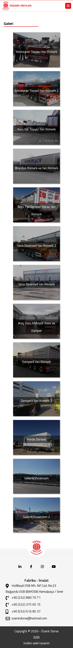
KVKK (37, 637)
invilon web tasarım (37, 643)
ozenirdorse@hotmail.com (29, 618)
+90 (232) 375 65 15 (26, 604)
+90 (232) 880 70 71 (26, 597)
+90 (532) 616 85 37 (26, 611)
